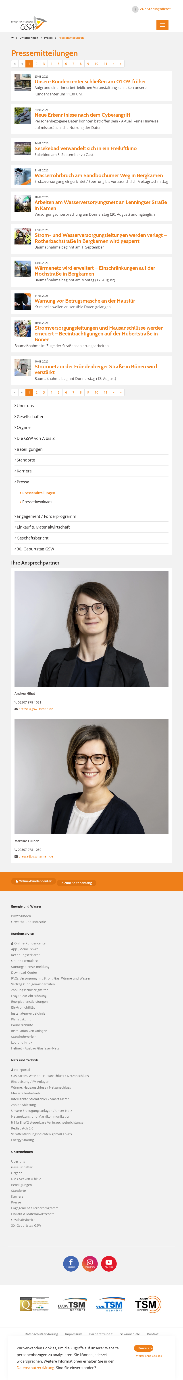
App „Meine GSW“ (24, 949)
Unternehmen (29, 38)
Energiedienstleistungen (29, 1001)
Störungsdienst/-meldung (30, 967)
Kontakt (152, 1334)
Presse (48, 38)
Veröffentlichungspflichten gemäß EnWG (41, 1134)
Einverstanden (145, 1348)
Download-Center (24, 972)
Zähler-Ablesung (23, 1105)
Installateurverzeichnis (28, 1013)
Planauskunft (21, 1019)
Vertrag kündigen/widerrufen (33, 984)
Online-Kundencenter (35, 881)
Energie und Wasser (26, 906)
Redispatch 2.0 (22, 1128)
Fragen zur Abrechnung (29, 996)
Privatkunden (21, 916)
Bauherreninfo (22, 1025)
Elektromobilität (23, 1007)
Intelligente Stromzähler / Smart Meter (40, 1099)
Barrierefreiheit (100, 1334)
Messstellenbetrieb (25, 1093)
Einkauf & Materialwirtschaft (43, 527)
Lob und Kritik (21, 1042)
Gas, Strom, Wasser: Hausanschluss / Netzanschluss (50, 1076)
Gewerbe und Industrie (28, 922)
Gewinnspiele (130, 1334)
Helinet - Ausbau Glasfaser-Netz (35, 1048)
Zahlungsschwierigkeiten (29, 990)
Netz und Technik (24, 1060)
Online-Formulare (24, 961)
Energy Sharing (22, 1140)
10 (96, 63)
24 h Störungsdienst (155, 9)
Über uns (25, 405)
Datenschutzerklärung (41, 1334)
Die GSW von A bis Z (36, 438)
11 (105, 63)
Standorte (26, 460)
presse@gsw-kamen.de (36, 709)
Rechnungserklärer (25, 955)
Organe (24, 427)
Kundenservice (22, 933)
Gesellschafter (30, 416)
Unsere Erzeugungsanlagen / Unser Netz (41, 1110)
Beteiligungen (30, 449)
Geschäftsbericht (32, 538)
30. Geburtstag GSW (35, 549)
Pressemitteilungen (47, 492)
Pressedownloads (37, 501)
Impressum (73, 1334)
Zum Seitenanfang (77, 883)
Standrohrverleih (24, 1036)
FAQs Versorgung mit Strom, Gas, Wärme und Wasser (51, 978)
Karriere (24, 471)
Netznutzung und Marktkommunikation (40, 1116)
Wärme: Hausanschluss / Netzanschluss (41, 1087)
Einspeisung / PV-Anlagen (30, 1081)
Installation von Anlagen (29, 1031)
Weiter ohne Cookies (144, 1356)
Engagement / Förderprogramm (46, 516)
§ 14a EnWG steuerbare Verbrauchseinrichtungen (48, 1122)
